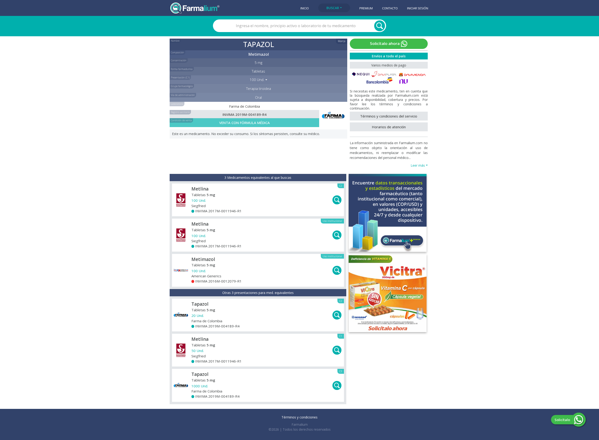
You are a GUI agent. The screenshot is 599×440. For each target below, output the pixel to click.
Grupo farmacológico (182, 86)
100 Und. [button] (257, 79)
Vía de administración (183, 95)
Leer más (418, 165)
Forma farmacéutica (182, 69)
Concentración (178, 60)
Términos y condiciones (299, 417)
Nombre (175, 40)
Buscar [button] (332, 8)
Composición (177, 52)
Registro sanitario (180, 112)
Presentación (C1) (180, 77)
